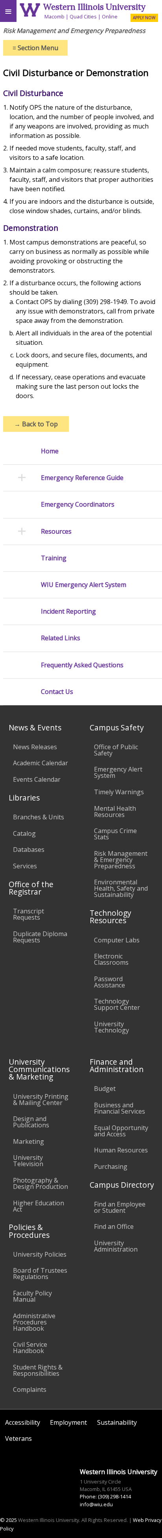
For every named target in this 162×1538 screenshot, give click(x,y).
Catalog (24, 833)
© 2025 (8, 1520)
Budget (105, 1088)
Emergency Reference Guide (82, 478)
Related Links (60, 638)
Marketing (28, 1141)
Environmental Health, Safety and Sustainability (121, 888)
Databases (28, 849)
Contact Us (57, 692)
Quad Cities (83, 16)
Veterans (18, 1438)
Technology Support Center (117, 1004)
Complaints (29, 1389)
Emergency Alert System (118, 772)
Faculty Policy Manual (32, 1296)
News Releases (35, 747)
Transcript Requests (28, 914)
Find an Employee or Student (119, 1207)
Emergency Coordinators (77, 504)
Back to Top (36, 424)
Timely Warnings (119, 792)
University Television (28, 1160)
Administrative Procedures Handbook (34, 1322)
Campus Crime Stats (115, 833)
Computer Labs (117, 940)
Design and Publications (31, 1121)
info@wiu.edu (96, 1504)
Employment (68, 1422)
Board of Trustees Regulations (40, 1273)
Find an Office (114, 1226)
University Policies (39, 1254)
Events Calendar (37, 779)
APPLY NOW (144, 17)
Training (53, 558)
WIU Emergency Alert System (83, 585)
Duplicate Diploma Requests (40, 936)
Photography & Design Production (40, 1183)
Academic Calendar (40, 763)
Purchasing (110, 1166)
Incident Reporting (68, 611)
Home (50, 451)
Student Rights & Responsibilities (38, 1370)
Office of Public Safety (116, 750)
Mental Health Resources (115, 811)
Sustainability (117, 1422)
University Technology (111, 1027)
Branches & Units (38, 817)
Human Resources (121, 1150)
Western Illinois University (94, 7)
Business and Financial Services (119, 1108)
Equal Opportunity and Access (121, 1130)
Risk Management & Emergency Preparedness (120, 859)
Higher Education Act (38, 1206)
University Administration (116, 1246)
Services (25, 866)
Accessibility (22, 1422)
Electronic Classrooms (111, 959)
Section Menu (35, 48)
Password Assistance (109, 982)
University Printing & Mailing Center (40, 1099)
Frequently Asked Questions (82, 665)
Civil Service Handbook (30, 1347)
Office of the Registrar (31, 888)
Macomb (54, 16)
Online (110, 16)
